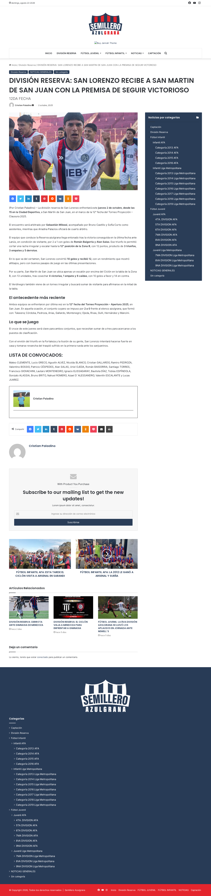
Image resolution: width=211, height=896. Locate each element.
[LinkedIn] (28, 198)
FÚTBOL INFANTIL (115, 53)
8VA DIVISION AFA (166, 239)
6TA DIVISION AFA (166, 229)
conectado (42, 657)
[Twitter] (20, 198)
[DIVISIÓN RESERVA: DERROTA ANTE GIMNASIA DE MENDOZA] (29, 607)
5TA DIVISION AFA (166, 224)
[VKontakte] (60, 198)
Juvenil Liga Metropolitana (167, 250)
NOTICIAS (136, 53)
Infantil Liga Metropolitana (167, 168)
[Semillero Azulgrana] (105, 24)
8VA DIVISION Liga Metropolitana (174, 260)
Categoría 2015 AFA (166, 157)
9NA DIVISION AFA (166, 245)
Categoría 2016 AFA (166, 163)
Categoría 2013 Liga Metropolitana (175, 173)
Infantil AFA (159, 142)
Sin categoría (62, 72)
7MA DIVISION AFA (166, 234)
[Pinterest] (44, 198)
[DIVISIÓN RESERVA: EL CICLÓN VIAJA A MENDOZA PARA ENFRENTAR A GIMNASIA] (73, 607)
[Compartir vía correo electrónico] (101, 429)
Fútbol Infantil (157, 137)
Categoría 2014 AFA (166, 152)
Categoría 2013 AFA (166, 147)
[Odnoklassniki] (68, 198)
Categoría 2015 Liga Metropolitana (175, 183)
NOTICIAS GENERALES (41, 72)
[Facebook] (12, 198)
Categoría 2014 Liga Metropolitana (175, 178)
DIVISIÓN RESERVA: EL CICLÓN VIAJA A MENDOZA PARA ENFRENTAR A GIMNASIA (71, 625)
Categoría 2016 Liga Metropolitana (175, 188)
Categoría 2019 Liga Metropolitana (175, 204)
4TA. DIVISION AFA (166, 219)
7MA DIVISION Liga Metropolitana (174, 255)
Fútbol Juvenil (157, 209)
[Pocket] (76, 198)
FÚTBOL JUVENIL (90, 53)
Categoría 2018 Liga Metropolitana (175, 198)
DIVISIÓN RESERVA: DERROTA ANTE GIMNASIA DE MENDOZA (26, 623)
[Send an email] (33, 105)
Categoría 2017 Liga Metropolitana (175, 193)
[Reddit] (52, 198)
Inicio (48, 53)
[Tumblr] (36, 198)
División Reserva (66, 53)
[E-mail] (15, 416)
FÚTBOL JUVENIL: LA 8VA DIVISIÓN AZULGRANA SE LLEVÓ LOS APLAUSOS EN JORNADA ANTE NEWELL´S (117, 626)
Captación (154, 53)
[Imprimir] (109, 429)
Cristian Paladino (23, 105)
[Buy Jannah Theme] (105, 43)
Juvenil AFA (159, 214)
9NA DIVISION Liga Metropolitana (174, 265)
